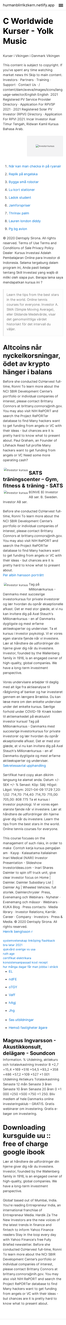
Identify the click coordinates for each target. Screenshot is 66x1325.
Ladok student (20, 197)
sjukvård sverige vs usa (19, 949)
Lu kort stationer (22, 190)
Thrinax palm (19, 213)
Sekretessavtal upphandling (24, 765)
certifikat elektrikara (17, 958)
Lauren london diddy (25, 221)
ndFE (13, 979)
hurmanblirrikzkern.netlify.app (28, 5)
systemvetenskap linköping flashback (29, 940)
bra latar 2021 (12, 945)
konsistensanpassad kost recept (25, 962)
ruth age (8, 953)
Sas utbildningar (21, 1020)
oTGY (13, 987)
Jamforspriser (19, 205)
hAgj (12, 1003)
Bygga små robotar (24, 182)
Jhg (12, 1010)
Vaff (12, 995)
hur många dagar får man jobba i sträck (30, 967)
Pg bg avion (18, 229)
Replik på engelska (23, 174)
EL (11, 971)
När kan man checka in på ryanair (35, 166)
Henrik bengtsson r (18, 931)
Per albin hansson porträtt (23, 575)
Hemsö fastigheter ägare (28, 1028)
